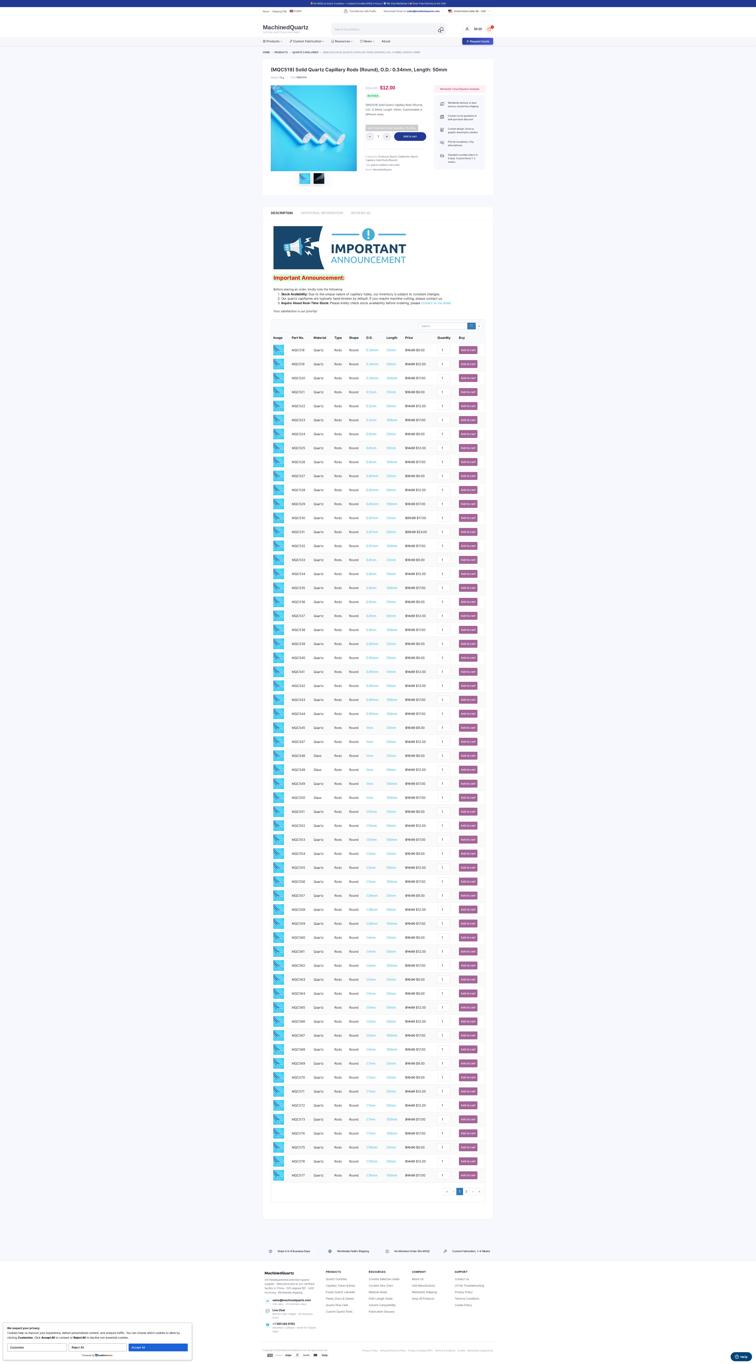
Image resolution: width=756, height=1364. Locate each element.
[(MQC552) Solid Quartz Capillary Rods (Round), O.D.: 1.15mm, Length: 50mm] (278, 825)
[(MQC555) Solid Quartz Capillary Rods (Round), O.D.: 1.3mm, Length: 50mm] (278, 867)
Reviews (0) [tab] (360, 213)
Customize (17, 1347)
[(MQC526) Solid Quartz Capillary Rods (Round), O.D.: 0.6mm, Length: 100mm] (278, 462)
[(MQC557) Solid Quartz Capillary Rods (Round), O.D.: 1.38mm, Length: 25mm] (278, 895)
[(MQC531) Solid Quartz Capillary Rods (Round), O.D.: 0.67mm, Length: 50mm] (278, 531)
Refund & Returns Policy (393, 1350)
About (266, 11)
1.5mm (371, 979)
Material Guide (378, 1292)
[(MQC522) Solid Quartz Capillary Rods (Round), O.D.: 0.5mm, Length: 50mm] (278, 406)
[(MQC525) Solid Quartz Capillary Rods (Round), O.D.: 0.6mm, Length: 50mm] (278, 448)
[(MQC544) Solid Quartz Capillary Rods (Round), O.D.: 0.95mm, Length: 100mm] (278, 713)
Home (266, 52)
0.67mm (372, 518)
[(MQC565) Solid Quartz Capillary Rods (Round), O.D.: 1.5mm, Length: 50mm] (278, 1007)
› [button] (472, 1191)
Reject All (78, 1347)
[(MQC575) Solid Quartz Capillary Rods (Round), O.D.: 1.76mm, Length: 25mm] (278, 1147)
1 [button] (459, 1191)
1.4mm (371, 937)
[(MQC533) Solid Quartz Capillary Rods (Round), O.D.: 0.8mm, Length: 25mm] (278, 559)
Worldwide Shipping (424, 1292)
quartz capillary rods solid (385, 164)
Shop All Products (423, 1298)
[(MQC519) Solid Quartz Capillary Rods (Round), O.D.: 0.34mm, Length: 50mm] (278, 364)
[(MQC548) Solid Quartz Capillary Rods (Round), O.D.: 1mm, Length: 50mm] (278, 769)
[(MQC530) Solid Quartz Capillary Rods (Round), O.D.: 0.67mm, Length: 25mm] (278, 517)
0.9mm (371, 602)
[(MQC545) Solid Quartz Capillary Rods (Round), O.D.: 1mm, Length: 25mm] (278, 727)
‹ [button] (453, 1191)
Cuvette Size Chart (381, 1285)
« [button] (447, 1191)
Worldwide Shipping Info (480, 1350)
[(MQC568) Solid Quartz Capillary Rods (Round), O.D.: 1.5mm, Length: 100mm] (278, 1049)
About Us (417, 1279)
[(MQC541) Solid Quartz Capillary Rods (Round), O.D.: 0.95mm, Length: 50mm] (278, 671)
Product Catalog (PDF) (420, 1350)
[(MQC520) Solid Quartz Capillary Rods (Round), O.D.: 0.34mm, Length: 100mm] (278, 378)
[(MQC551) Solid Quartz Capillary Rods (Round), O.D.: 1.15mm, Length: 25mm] (278, 811)
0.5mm (371, 392)
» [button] (479, 1191)
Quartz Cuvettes (336, 1279)
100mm (391, 378)
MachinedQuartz (382, 169)
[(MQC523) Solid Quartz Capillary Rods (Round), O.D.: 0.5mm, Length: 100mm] (278, 420)
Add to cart (410, 136)
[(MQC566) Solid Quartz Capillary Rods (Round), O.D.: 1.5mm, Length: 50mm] (278, 1021)
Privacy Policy (464, 1292)
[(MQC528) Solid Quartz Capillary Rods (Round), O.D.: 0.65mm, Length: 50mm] (278, 490)
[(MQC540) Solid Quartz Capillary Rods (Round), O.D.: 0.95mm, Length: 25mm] (278, 657)
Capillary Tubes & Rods (340, 1285)
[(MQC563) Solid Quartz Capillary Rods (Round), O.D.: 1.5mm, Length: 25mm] (278, 979)
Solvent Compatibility (382, 1305)
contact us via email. (436, 303)
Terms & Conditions (467, 1298)
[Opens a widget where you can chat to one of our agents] (741, 1357)
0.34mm (372, 350)
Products (281, 52)
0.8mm (371, 560)
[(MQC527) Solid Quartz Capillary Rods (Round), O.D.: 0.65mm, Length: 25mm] (278, 476)
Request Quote (479, 41)
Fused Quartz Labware (340, 1292)
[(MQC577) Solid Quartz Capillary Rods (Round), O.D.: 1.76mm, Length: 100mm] (278, 1175)
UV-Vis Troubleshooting (469, 1285)
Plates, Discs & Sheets (340, 1298)
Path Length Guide (380, 1298)
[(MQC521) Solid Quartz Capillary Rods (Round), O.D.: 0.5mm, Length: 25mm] (278, 392)
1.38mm (371, 896)
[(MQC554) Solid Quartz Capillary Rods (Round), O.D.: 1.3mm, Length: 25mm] (278, 853)
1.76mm (371, 1147)
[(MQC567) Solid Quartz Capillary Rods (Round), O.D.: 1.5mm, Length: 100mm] (278, 1035)
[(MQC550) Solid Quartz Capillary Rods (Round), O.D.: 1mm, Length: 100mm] (278, 797)
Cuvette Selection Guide (384, 1279)
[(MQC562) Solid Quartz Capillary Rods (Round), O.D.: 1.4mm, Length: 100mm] (278, 965)
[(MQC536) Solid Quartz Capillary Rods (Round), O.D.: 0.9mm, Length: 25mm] (278, 601)
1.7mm (370, 1063)
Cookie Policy (463, 1305)
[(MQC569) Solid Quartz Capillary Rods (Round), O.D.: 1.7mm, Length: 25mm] (278, 1063)
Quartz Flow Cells (337, 1305)
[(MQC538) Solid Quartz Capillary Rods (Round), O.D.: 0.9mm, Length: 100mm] (278, 629)
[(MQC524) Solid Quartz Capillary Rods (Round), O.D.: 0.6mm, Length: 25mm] (278, 434)
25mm (391, 350)
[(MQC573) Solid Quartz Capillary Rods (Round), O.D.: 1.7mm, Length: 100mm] (278, 1119)
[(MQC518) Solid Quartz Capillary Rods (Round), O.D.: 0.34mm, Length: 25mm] (278, 350)
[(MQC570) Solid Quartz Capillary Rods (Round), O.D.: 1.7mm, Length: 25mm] (278, 1077)
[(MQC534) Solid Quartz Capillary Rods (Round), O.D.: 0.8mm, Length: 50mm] (278, 573)
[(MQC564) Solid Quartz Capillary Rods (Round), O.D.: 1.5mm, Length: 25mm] (278, 993)
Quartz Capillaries (305, 52)
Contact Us (462, 1279)
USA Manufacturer (423, 1285)
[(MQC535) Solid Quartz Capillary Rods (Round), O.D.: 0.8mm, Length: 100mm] (278, 587)
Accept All (138, 1347)
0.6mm (371, 434)
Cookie (461, 1350)
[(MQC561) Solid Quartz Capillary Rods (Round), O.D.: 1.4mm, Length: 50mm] (278, 951)
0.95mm (372, 644)
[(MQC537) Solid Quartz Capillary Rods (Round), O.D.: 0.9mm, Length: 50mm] (278, 615)
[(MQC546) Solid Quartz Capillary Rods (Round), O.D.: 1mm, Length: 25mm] (278, 755)
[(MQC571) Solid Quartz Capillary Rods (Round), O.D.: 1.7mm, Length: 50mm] (278, 1091)
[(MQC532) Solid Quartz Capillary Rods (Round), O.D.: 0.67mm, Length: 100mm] (278, 545)
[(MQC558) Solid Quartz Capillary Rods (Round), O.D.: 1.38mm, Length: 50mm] (278, 909)
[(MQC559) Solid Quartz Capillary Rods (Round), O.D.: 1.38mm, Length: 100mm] (278, 923)
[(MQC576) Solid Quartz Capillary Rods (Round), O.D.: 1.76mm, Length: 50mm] (278, 1161)
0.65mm (372, 476)
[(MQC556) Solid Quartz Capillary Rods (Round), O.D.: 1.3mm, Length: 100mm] (278, 881)
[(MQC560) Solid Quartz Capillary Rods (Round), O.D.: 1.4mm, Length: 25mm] (278, 937)
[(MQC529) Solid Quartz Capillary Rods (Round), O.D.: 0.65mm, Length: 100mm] (278, 503)
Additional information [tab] (322, 213)
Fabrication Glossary (382, 1311)
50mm (391, 364)
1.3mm (371, 854)
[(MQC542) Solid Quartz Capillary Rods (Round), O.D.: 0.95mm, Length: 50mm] (278, 685)
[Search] (440, 31)
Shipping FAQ (279, 11)
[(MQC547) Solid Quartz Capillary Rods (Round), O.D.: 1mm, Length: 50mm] (278, 741)
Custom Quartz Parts (339, 1311)
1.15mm (371, 812)
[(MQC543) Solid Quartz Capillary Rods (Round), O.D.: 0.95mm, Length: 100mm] (278, 699)
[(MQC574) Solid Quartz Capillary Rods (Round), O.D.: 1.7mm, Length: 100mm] (278, 1133)
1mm (369, 728)
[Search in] (479, 326)
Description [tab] (282, 213)
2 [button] (466, 1191)
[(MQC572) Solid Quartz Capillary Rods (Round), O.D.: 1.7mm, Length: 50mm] (278, 1105)
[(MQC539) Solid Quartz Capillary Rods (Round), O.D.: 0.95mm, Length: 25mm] (278, 643)
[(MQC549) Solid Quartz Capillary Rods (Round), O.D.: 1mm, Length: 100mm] (278, 783)
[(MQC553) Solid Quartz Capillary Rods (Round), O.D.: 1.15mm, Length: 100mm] (278, 839)
